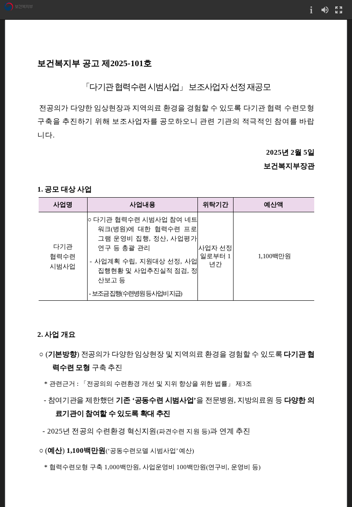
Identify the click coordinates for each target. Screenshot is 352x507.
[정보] (311, 9)
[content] (176, 263)
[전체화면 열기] (339, 9)
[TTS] (325, 9)
